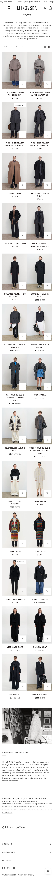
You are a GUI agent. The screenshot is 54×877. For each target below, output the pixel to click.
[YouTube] (14, 868)
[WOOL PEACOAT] (39, 672)
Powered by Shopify (26, 875)
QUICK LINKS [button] (7, 844)
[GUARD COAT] (14, 171)
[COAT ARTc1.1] (39, 479)
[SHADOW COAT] (39, 625)
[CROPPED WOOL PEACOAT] (14, 479)
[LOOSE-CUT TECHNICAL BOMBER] (14, 322)
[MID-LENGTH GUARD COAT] (39, 171)
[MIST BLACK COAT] (14, 625)
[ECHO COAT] (14, 672)
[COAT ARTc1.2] (39, 529)
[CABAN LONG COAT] (39, 577)
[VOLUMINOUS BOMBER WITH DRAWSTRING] (39, 70)
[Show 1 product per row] (45, 47)
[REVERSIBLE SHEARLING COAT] (14, 426)
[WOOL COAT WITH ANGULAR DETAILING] (39, 221)
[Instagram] (8, 868)
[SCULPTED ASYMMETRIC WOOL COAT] (14, 272)
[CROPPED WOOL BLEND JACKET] (39, 322)
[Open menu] (4, 7)
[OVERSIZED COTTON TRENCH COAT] (14, 70)
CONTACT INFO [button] (8, 852)
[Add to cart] (22, 591)
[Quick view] (22, 84)
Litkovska (8, 875)
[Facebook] (3, 868)
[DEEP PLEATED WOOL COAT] (39, 272)
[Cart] (50, 7)
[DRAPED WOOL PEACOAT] (14, 221)
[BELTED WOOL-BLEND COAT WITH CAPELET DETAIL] (14, 372)
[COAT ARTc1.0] (14, 529)
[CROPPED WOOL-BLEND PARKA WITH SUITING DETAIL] (39, 426)
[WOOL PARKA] (39, 372)
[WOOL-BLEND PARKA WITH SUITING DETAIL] (39, 120)
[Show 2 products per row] (49, 47)
